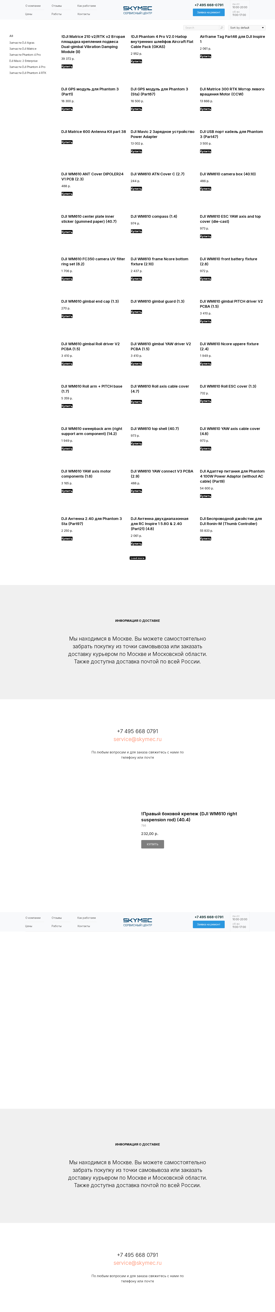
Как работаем (86, 5)
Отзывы (57, 5)
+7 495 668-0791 (209, 5)
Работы (57, 14)
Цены (28, 14)
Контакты (84, 14)
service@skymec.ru (138, 739)
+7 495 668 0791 (137, 731)
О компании (33, 5)
